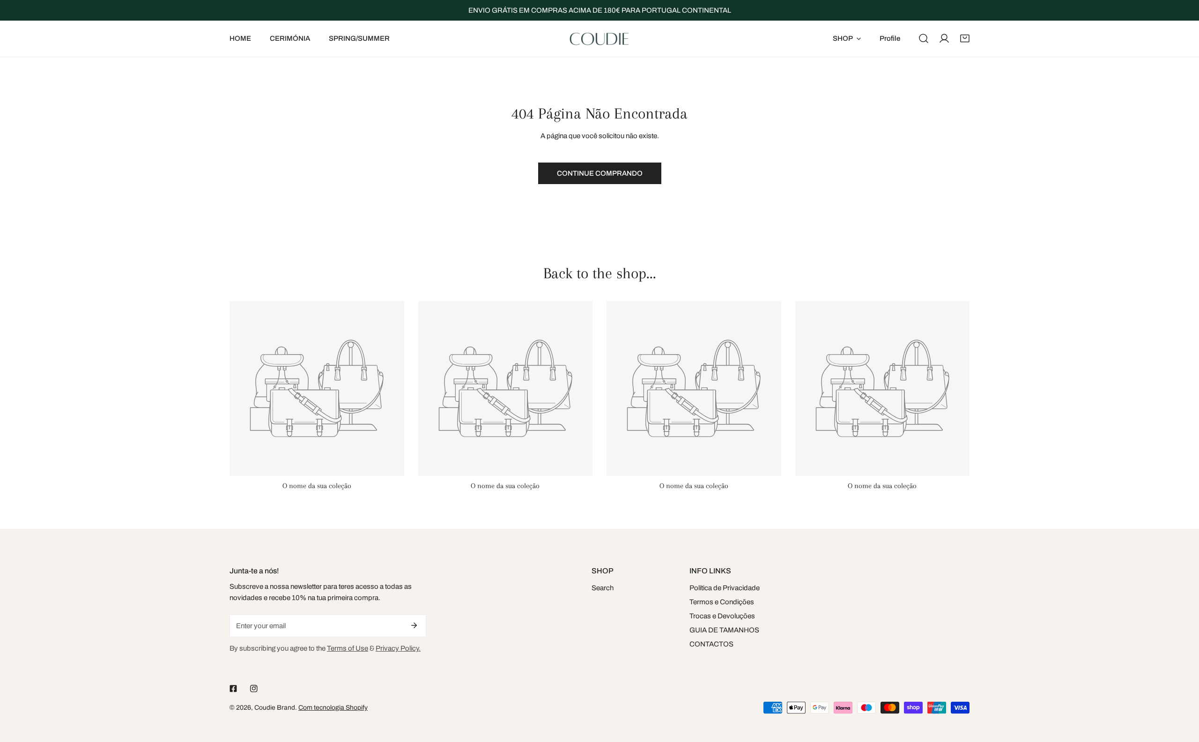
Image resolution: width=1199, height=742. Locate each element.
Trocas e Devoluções (722, 616)
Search (603, 588)
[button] (965, 38)
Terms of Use (347, 648)
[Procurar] (923, 38)
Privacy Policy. (398, 648)
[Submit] (414, 625)
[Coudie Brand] (599, 38)
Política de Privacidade (724, 588)
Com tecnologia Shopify (333, 707)
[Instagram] (254, 689)
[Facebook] (233, 689)
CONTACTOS (711, 644)
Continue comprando (600, 173)
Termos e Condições (721, 602)
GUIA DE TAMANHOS (724, 630)
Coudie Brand (274, 707)
